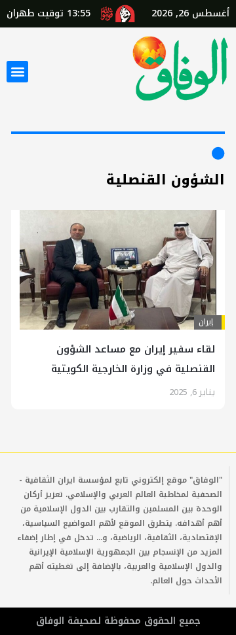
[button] (17, 71)
